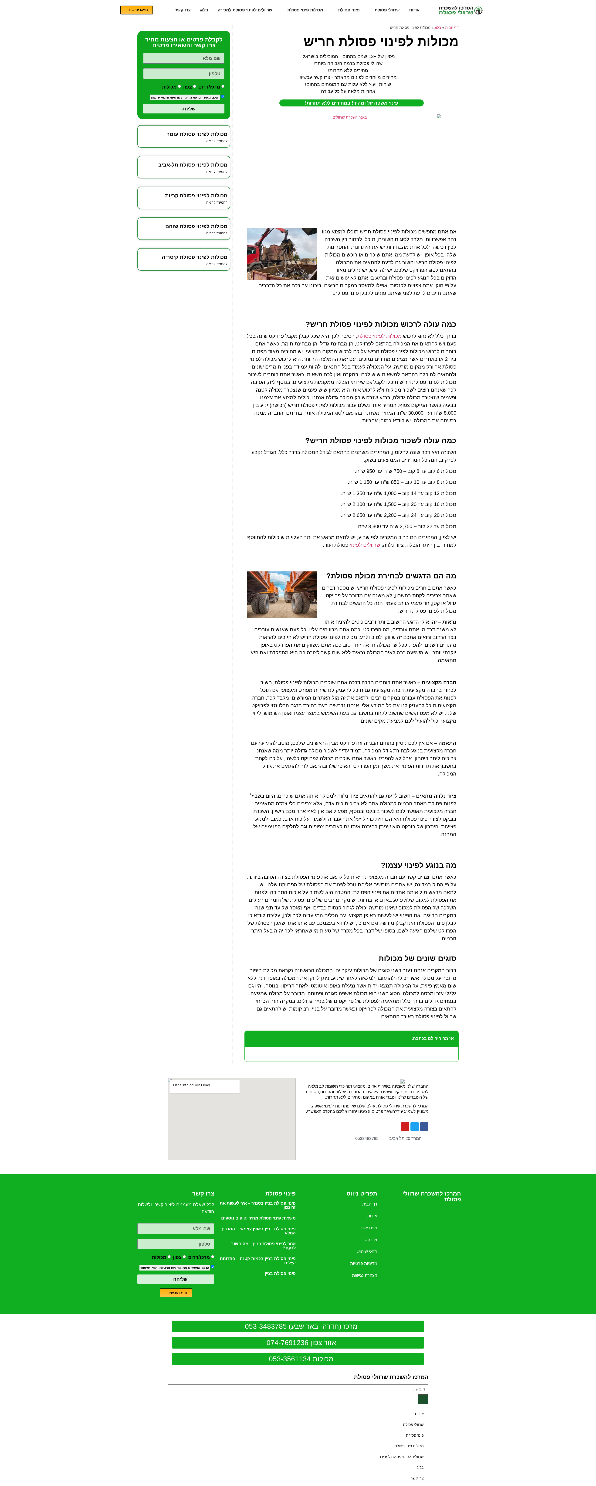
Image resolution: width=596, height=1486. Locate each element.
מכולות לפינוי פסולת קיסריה (194, 257)
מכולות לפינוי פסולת (379, 336)
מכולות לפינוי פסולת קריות (196, 195)
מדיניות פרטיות (180, 97)
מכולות (169, 86)
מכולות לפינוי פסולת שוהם (196, 226)
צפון (187, 86)
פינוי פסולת (349, 10)
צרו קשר (183, 10)
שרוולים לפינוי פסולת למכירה (245, 10)
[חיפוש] (423, 1399)
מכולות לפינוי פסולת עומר (197, 134)
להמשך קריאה (216, 141)
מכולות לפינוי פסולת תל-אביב (192, 165)
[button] (250, 1039)
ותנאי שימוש (160, 97)
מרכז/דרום (209, 86)
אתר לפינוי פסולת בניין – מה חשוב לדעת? (263, 1245)
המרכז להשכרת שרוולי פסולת (391, 1377)
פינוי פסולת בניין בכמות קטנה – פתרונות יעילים (258, 1260)
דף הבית (452, 28)
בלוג (204, 10)
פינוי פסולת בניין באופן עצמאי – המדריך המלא (258, 1230)
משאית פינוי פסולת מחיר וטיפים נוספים (258, 1218)
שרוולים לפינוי (365, 545)
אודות (414, 10)
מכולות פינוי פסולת (305, 10)
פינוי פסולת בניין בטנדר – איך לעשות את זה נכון (258, 1205)
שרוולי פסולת (387, 10)
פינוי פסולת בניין (280, 1273)
